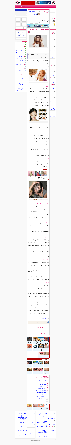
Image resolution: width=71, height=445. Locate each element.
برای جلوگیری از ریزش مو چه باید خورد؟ (41, 327)
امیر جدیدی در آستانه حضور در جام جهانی (22, 415)
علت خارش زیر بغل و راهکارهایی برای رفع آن (41, 392)
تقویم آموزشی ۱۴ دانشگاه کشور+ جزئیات (19, 76)
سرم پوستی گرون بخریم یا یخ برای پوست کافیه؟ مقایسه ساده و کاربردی (52, 89)
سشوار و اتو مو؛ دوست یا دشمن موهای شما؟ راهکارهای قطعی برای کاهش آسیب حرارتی (52, 108)
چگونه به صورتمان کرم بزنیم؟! (43, 394)
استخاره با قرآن (23, 25)
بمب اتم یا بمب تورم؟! (45, 419)
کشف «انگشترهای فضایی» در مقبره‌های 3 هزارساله (21, 416)
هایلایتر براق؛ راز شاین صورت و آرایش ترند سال (52, 102)
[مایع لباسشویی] (38, 25)
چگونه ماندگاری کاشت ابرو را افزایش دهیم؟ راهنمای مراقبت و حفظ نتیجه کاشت (32, 14)
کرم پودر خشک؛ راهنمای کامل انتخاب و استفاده (52, 63)
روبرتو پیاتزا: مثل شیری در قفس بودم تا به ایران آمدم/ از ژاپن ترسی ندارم (22, 425)
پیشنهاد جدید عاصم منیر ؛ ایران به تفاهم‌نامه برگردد (42, 428)
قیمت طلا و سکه (23, 32)
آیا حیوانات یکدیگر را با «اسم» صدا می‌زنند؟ (22, 417)
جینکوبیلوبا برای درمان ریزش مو (33, 15)
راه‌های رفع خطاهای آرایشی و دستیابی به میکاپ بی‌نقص (53, 69)
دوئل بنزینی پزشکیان (45, 431)
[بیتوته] (17, 4)
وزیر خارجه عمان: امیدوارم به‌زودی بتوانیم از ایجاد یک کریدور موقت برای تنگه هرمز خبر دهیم (42, 436)
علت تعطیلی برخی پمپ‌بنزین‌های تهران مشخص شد (52, 430)
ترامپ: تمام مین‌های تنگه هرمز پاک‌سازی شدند (52, 424)
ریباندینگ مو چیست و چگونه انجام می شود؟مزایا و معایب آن (19, 52)
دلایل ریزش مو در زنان (43, 332)
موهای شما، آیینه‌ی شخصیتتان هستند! (53, 37)
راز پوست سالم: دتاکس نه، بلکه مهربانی (52, 75)
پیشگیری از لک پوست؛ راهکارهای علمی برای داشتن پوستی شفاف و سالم (52, 56)
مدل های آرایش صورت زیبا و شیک (42, 384)
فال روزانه (18, 25)
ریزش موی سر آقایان (43, 333)
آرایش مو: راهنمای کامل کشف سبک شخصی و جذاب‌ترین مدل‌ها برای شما (52, 82)
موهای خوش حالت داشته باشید (20, 68)
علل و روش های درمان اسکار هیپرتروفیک (41, 380)
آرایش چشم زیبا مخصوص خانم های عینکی (41, 378)
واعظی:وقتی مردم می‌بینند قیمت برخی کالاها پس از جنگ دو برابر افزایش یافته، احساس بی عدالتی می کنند (42, 425)
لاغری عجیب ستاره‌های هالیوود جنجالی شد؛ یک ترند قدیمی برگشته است (31, 434)
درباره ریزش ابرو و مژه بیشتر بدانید (19, 54)
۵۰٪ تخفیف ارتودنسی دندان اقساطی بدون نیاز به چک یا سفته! (41, 322)
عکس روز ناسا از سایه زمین (24, 427)
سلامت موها (46, 30)
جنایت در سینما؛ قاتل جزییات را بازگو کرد (21, 90)
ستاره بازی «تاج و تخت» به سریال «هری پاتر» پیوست (31, 417)
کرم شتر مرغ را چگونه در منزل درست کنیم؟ (41, 382)
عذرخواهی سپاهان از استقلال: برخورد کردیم (22, 419)
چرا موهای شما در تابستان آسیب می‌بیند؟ (52, 50)
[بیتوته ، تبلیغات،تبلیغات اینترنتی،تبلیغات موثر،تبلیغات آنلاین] (28, 3)
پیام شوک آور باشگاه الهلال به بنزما (23, 426)
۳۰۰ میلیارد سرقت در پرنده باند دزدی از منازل (21, 78)
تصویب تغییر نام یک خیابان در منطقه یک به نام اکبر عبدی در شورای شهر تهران (42, 432)
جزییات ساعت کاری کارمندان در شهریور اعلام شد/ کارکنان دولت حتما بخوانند (42, 430)
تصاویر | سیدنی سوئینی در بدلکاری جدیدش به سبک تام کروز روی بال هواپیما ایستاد (21, 84)
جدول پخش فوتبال (18, 35)
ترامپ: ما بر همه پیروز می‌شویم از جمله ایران (42, 414)
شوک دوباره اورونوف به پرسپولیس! (23, 418)
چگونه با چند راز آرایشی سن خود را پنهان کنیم (41, 388)
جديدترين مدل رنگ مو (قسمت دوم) (19, 50)
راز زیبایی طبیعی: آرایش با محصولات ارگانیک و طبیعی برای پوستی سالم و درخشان (52, 115)
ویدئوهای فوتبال (18, 32)
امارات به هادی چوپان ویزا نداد (23, 87)
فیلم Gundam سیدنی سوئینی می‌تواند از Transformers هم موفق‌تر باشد (23, 413)
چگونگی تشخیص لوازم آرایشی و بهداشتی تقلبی (41, 390)
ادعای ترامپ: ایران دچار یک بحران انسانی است (42, 413)
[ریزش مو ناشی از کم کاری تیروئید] (38, 41)
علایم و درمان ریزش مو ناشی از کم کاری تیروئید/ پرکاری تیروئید (39, 29)
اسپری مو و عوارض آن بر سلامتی (42, 328)
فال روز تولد (19, 28)
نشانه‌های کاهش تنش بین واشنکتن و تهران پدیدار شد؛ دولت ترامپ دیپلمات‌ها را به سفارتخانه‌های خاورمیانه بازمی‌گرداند (42, 416)
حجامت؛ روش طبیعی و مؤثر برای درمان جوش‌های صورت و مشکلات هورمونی (52, 44)
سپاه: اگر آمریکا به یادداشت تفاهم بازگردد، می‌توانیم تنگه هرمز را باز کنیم (21, 89)
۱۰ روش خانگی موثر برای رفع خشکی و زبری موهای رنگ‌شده (52, 95)
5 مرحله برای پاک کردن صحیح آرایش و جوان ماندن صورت (40, 396)
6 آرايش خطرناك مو (21, 60)
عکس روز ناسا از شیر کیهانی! (23, 86)
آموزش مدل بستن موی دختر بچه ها (42, 386)
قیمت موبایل (24, 35)
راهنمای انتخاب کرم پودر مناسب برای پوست (41, 398)
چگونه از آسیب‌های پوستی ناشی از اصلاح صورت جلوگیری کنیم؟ (39, 400)
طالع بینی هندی (25, 28)
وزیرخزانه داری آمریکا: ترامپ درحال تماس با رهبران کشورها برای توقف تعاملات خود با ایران (51, 418)
